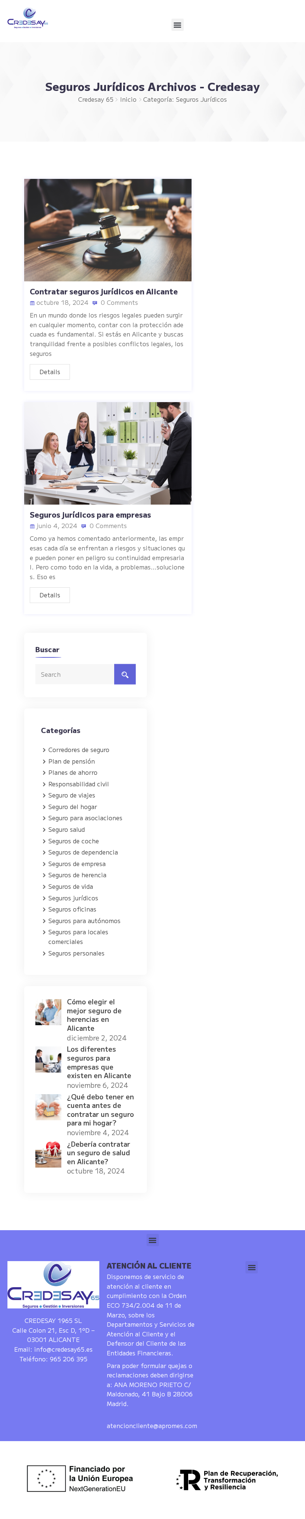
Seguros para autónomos (84, 920)
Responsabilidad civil (78, 783)
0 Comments (118, 302)
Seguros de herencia (77, 874)
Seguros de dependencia (83, 851)
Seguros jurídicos (73, 897)
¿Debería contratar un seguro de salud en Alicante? (98, 1152)
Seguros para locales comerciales (78, 936)
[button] (177, 25)
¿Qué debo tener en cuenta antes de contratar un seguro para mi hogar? (100, 1110)
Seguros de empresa (77, 863)
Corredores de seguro (78, 749)
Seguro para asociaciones (85, 817)
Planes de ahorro (72, 772)
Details (49, 371)
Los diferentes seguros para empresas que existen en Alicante (99, 1062)
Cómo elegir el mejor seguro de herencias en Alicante (94, 1015)
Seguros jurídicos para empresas (90, 514)
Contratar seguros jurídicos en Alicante (104, 291)
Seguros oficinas (72, 908)
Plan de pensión (71, 761)
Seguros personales (76, 952)
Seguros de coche (73, 840)
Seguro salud (66, 829)
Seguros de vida (70, 886)
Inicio (128, 99)
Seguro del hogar (72, 806)
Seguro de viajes (71, 794)
